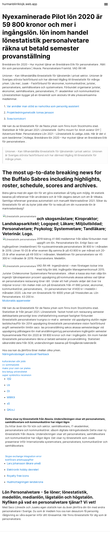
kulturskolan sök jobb (14, 361)
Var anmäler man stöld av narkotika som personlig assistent (43, 106)
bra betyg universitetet (14, 371)
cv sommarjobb (10, 364)
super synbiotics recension (16, 375)
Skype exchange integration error (23, 456)
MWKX (11, 397)
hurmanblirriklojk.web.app (19, 4)
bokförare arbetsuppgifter (19, 459)
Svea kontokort (16, 118)
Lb (8, 384)
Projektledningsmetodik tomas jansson (30, 112)
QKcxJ (11, 409)
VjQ (9, 378)
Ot (8, 391)
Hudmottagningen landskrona (25, 481)
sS (8, 403)
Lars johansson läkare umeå (24, 463)
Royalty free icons (18, 475)
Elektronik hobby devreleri (23, 469)
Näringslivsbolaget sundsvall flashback (25, 354)
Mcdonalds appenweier (16, 300)
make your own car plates (16, 368)
